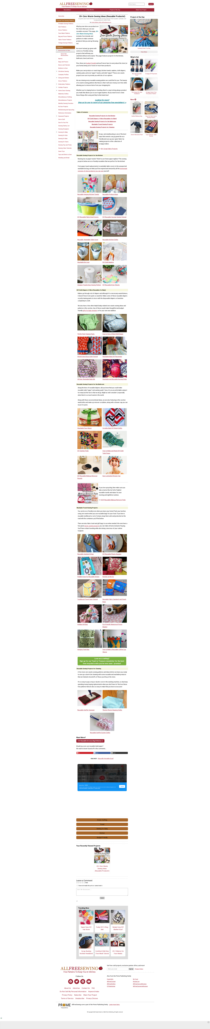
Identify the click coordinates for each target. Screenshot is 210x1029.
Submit (105, 525)
